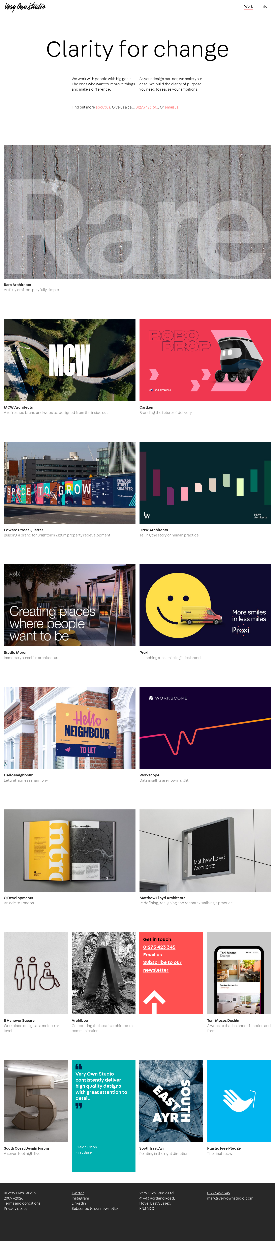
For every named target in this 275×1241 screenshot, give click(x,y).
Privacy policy (16, 1209)
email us (171, 107)
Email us (152, 954)
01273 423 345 (146, 107)
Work (248, 6)
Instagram (80, 1198)
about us (103, 107)
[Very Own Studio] (25, 7)
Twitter (78, 1193)
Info (264, 6)
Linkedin (79, 1203)
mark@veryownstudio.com (230, 1198)
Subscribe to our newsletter (95, 1209)
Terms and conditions (22, 1203)
